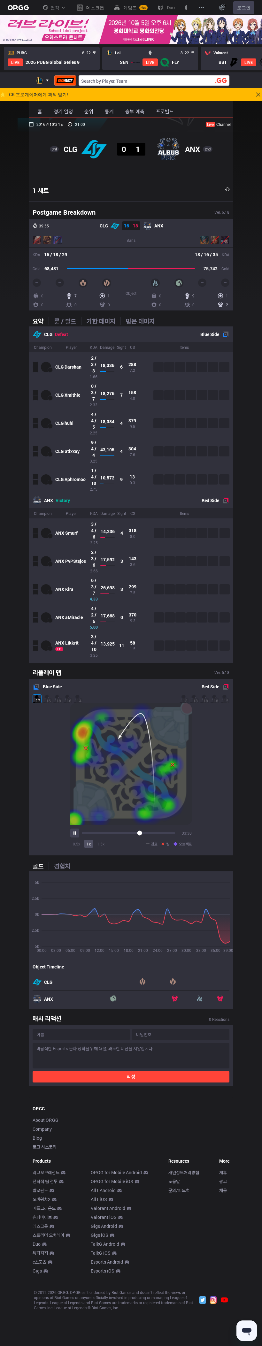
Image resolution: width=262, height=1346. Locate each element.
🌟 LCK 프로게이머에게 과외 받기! (34, 94)
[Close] (258, 94)
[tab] (41, 321)
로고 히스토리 (45, 1147)
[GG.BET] (65, 80)
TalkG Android (105, 1244)
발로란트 (40, 1190)
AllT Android (103, 1190)
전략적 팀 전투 (45, 1181)
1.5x (100, 843)
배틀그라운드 (44, 1208)
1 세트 (41, 190)
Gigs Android (104, 1226)
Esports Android (107, 1262)
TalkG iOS (101, 1253)
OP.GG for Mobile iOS (112, 1181)
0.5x (76, 843)
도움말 (174, 1181)
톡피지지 (40, 1253)
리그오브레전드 (46, 1172)
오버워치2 (41, 1199)
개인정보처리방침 (183, 1172)
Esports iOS (102, 1271)
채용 (223, 1190)
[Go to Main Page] (18, 7)
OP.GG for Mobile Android (116, 1172)
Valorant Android (108, 1208)
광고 (223, 1181)
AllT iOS (99, 1199)
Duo (37, 1244)
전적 (54, 7)
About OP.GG (45, 1120)
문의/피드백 (178, 1190)
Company (42, 1129)
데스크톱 (40, 1226)
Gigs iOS (99, 1235)
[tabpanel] (131, 495)
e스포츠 (39, 1262)
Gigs (37, 1271)
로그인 (243, 7)
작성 (131, 1076)
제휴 (223, 1172)
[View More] (201, 7)
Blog (37, 1138)
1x (89, 843)
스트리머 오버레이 (48, 1235)
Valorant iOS (104, 1217)
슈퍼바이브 (42, 1217)
